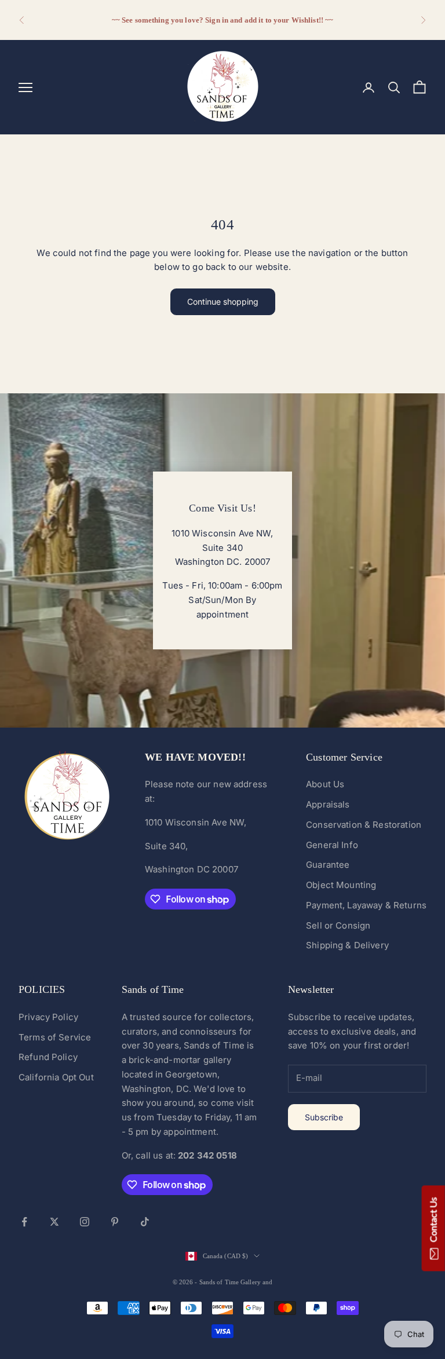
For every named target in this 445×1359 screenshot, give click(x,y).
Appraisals (328, 804)
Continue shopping (222, 301)
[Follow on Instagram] (84, 1222)
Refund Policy (48, 1056)
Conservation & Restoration (363, 824)
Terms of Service (55, 1037)
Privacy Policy (48, 1016)
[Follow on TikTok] (145, 1222)
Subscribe (324, 1117)
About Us (325, 784)
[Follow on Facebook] (24, 1222)
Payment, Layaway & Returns (366, 905)
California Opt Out (56, 1077)
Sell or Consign (338, 925)
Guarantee (327, 864)
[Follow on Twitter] (54, 1222)
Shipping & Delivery (347, 945)
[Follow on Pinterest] (115, 1222)
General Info (332, 844)
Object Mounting (341, 884)
